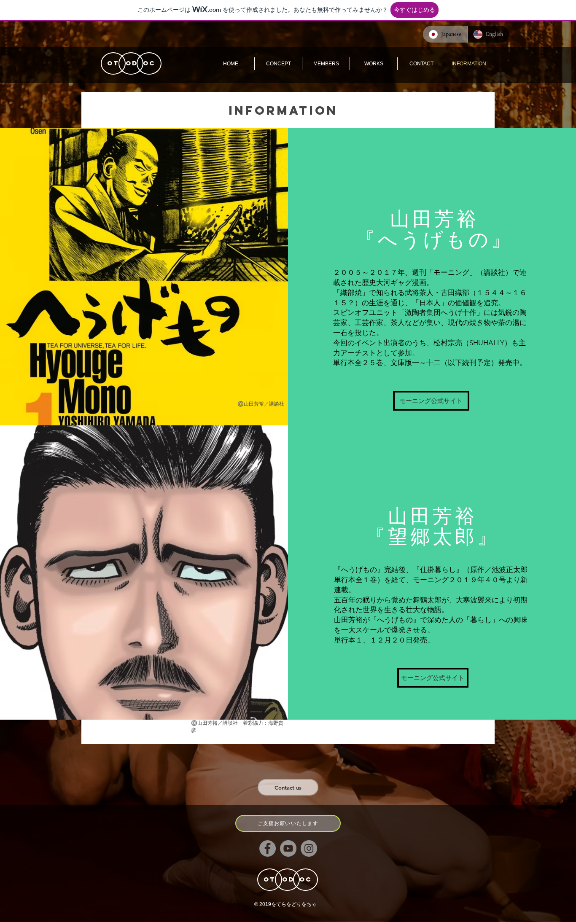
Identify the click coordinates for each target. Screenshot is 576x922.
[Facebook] (267, 848)
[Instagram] (309, 848)
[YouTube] (288, 848)
